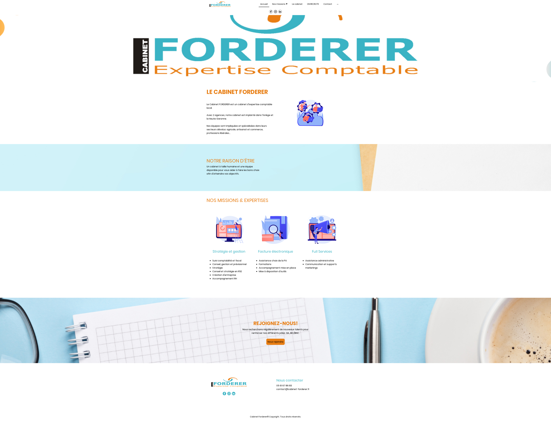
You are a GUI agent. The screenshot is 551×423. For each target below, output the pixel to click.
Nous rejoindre (275, 341)
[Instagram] (275, 11)
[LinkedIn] (280, 11)
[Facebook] (271, 11)
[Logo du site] (220, 4)
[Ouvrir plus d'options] (337, 4)
